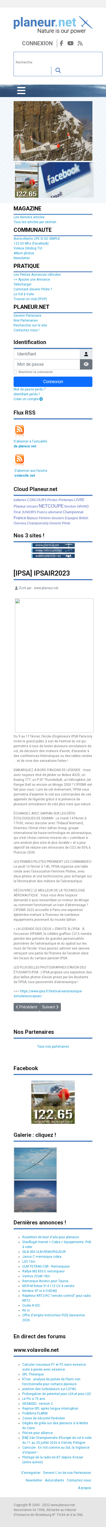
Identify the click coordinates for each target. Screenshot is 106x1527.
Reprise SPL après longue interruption (50, 1408)
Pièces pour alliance (37, 1433)
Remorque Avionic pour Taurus (45, 1281)
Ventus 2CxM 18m (36, 1276)
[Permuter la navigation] (21, 91)
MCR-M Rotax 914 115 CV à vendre (48, 1286)
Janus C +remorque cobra (41, 1257)
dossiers (58, 518)
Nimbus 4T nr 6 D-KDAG (39, 1291)
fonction (70, 506)
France (20, 517)
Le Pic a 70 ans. (34, 1399)
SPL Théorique (33, 1374)
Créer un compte (26, 399)
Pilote (66, 523)
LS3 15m (28, 1261)
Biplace (32, 518)
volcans (32, 506)
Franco (42, 512)
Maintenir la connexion (35, 372)
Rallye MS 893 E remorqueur (43, 1271)
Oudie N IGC (31, 1305)
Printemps (65, 500)
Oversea (20, 523)
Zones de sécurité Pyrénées (43, 1418)
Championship (38, 523)
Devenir (55, 523)
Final (17, 512)
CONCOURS (36, 500)
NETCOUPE (51, 506)
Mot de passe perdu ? (29, 389)
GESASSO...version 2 (37, 1404)
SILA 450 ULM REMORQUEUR (44, 1252)
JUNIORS (29, 512)
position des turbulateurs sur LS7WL (49, 1389)
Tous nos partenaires (53, 1046)
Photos (52, 500)
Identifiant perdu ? (27, 394)
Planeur (20, 506)
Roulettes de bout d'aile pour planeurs (50, 1237)
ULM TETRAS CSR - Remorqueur (46, 1266)
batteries (20, 500)
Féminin (45, 518)
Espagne (71, 518)
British (83, 518)
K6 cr (26, 1310)
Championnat (73, 512)
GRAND (83, 506)
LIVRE (79, 500)
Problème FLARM (35, 1413)
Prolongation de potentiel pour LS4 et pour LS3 (56, 1394)
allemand (55, 512)
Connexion (37, 43)
